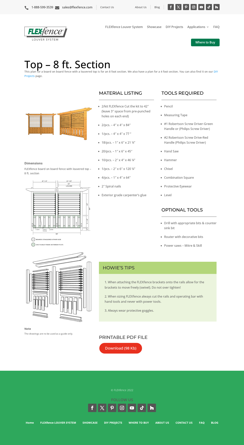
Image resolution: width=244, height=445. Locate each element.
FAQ (216, 27)
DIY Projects (174, 27)
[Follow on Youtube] (201, 7)
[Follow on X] (178, 7)
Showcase (154, 27)
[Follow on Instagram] (194, 7)
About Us (141, 7)
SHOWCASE (90, 422)
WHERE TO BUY (139, 422)
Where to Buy (205, 42)
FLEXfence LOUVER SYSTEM (58, 422)
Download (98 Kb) (120, 348)
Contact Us (107, 7)
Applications (196, 27)
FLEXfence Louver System (124, 27)
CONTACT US (184, 422)
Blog (157, 7)
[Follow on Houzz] (217, 7)
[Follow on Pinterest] (186, 7)
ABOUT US (162, 422)
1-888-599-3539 (42, 7)
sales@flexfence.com (77, 7)
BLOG (214, 422)
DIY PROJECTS (113, 422)
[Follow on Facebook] (171, 7)
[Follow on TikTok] (209, 7)
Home (30, 422)
